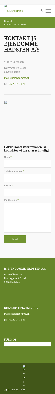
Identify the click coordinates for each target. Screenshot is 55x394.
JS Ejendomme (12, 390)
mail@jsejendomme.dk (16, 78)
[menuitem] (39, 11)
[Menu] (46, 11)
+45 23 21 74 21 (16, 84)
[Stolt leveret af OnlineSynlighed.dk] (21, 390)
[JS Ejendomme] (23, 11)
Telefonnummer (14, 171)
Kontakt (8, 21)
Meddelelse (11, 199)
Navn (8, 156)
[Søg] (39, 11)
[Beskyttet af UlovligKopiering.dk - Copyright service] (24, 390)
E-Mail (8, 185)
